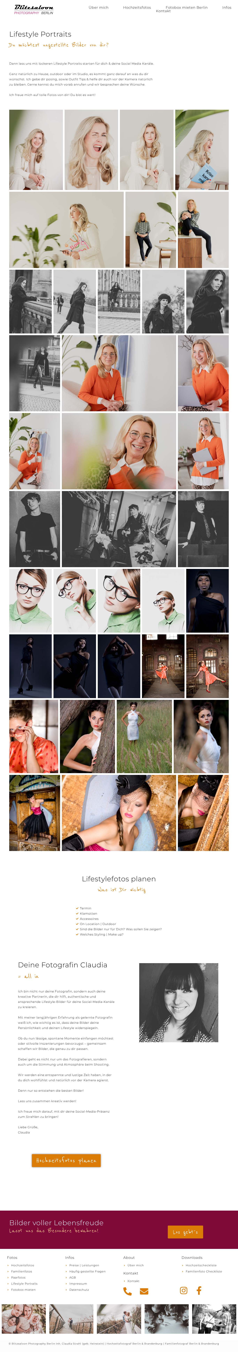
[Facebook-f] (199, 1290)
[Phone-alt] (127, 1291)
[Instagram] (183, 1290)
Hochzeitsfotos (137, 7)
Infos (227, 7)
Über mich (99, 7)
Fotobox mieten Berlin (187, 7)
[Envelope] (144, 1291)
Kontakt (163, 11)
